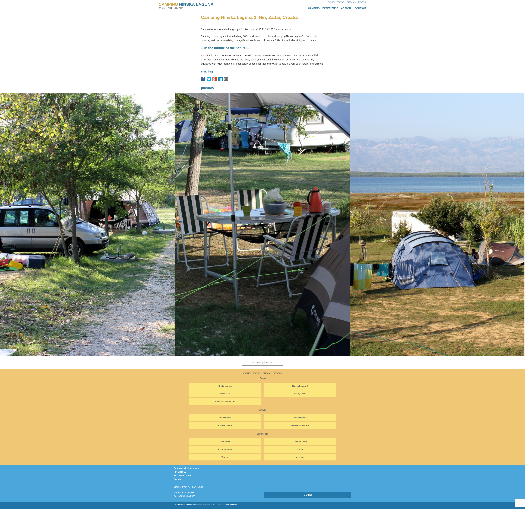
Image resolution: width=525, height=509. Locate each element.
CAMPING (186, 4)
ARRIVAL (346, 8)
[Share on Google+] (214, 80)
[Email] (226, 80)
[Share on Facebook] (203, 80)
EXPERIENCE (330, 8)
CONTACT (360, 8)
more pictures (262, 362)
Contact (308, 495)
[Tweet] (209, 80)
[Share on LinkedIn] (220, 80)
